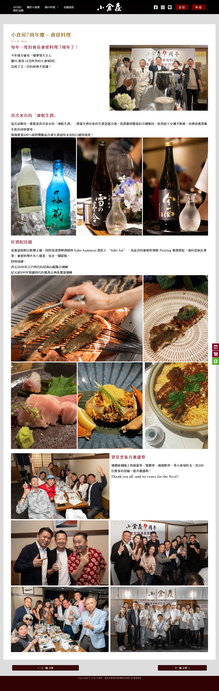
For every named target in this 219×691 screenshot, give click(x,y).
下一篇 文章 (182, 668)
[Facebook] (156, 7)
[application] (56, 7)
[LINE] (170, 7)
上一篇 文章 (45, 668)
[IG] (163, 7)
